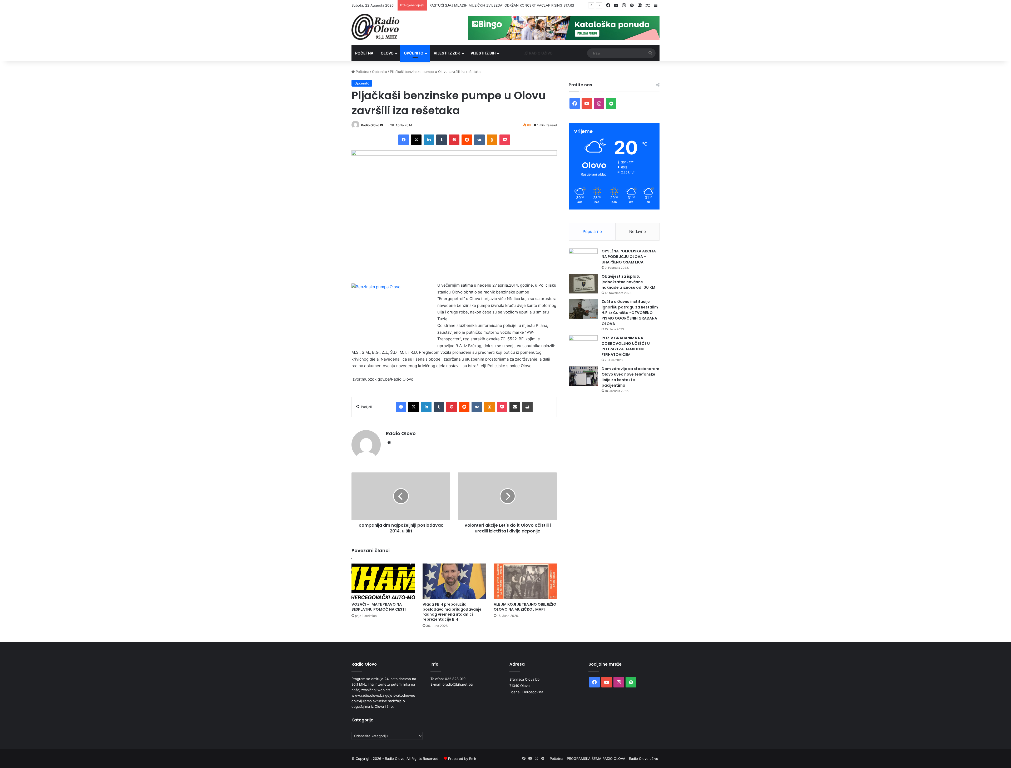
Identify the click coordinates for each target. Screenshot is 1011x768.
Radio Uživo (540, 53)
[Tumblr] (441, 139)
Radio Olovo (370, 125)
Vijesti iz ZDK (447, 53)
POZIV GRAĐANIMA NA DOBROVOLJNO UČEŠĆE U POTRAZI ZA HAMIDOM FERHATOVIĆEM (626, 346)
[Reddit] (467, 139)
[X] (416, 139)
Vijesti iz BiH (482, 53)
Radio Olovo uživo (643, 758)
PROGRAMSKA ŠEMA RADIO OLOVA (596, 758)
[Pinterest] (454, 139)
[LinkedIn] (429, 139)
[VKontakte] (479, 139)
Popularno (592, 231)
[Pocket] (504, 139)
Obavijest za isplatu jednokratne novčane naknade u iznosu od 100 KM (628, 282)
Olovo (387, 53)
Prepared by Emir (462, 758)
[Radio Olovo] (375, 27)
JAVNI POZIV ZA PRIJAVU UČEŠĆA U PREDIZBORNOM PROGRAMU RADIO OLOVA (495, 5)
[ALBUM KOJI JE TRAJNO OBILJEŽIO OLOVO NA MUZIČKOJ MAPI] (525, 581)
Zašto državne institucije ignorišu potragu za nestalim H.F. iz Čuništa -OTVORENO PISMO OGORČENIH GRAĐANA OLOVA (630, 312)
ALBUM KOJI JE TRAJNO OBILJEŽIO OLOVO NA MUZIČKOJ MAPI (525, 607)
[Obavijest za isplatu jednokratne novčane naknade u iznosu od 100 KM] (583, 283)
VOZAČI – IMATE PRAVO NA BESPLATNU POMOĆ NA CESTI (378, 607)
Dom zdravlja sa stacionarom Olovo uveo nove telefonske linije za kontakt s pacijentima (630, 377)
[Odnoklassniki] (492, 139)
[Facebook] (403, 139)
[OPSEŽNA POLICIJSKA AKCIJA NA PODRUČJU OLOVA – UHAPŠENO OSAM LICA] (583, 258)
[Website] (389, 442)
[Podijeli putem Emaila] (514, 407)
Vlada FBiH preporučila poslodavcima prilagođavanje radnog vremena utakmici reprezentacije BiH (452, 612)
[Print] (527, 407)
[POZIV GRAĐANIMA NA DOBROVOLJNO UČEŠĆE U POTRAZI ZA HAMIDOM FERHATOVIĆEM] (583, 345)
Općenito (413, 53)
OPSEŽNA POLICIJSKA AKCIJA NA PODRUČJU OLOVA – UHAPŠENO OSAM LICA (629, 256)
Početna (364, 53)
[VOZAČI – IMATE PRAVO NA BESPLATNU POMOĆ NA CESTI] (383, 581)
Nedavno (637, 231)
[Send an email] (381, 125)
